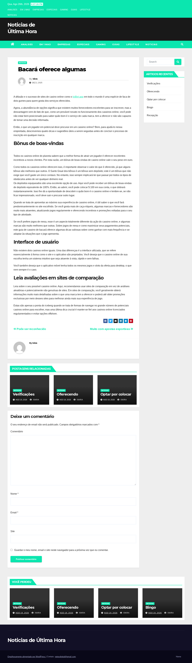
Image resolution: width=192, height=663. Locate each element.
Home (178, 656)
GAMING (64, 10)
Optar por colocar (115, 394)
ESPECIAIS (52, 10)
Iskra (35, 78)
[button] (182, 44)
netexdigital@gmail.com (65, 656)
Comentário (16, 431)
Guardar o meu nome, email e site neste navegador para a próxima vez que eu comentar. (61, 550)
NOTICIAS (12, 15)
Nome (14, 493)
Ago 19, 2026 (22, 613)
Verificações (23, 394)
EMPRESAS (38, 10)
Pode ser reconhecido (31, 329)
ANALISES (12, 10)
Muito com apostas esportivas (110, 329)
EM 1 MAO (25, 10)
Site (12, 531)
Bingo (150, 107)
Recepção (152, 115)
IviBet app (78, 96)
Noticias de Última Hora (36, 640)
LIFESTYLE (85, 10)
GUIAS (74, 10)
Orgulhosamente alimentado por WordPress (27, 656)
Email (14, 512)
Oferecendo (67, 394)
